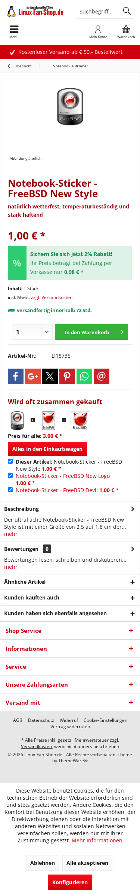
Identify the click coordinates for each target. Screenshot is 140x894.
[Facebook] (16, 376)
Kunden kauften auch (31, 597)
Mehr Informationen (97, 840)
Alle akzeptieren (87, 862)
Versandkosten (36, 746)
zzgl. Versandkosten (51, 297)
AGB (17, 720)
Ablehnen (42, 862)
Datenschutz (41, 720)
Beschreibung (21, 508)
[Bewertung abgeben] (70, 225)
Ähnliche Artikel (25, 581)
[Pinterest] (67, 376)
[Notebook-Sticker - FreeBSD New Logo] (48, 420)
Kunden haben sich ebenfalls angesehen (55, 613)
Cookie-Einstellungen (105, 720)
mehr (11, 533)
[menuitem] (126, 32)
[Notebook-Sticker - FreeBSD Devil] (80, 420)
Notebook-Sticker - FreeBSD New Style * (69, 465)
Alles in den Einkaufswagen (47, 448)
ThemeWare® (73, 760)
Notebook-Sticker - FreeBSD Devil (57, 490)
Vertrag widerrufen (70, 727)
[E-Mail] (101, 376)
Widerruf (69, 720)
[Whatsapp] (84, 376)
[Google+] (33, 376)
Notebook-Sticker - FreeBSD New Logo (63, 475)
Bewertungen (21, 548)
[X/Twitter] (50, 376)
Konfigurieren (70, 882)
